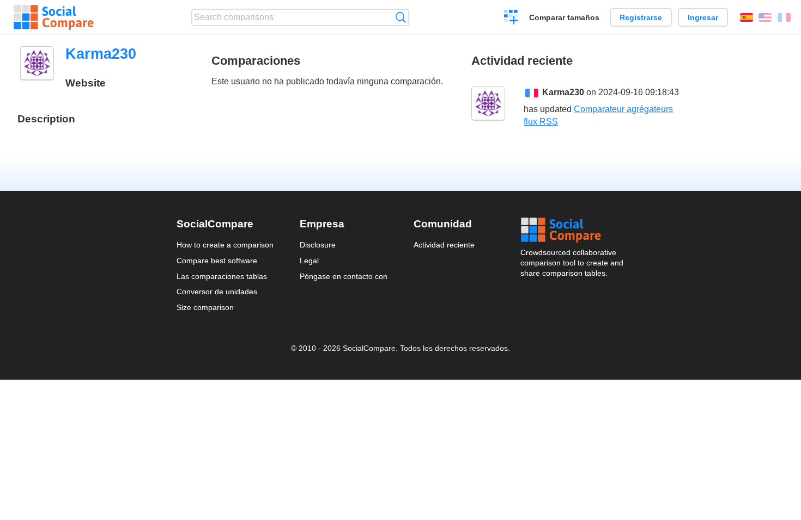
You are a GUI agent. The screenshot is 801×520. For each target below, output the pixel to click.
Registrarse (641, 17)
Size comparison (205, 307)
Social (572, 230)
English (765, 17)
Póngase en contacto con (343, 276)
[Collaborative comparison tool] (54, 17)
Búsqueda (401, 17)
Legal (309, 260)
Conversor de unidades (217, 291)
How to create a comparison (225, 244)
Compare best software (217, 260)
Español (746, 17)
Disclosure (318, 244)
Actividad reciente (444, 244)
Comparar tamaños (564, 17)
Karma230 (563, 92)
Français (784, 17)
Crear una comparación (511, 18)
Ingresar (703, 17)
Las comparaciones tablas (222, 276)
